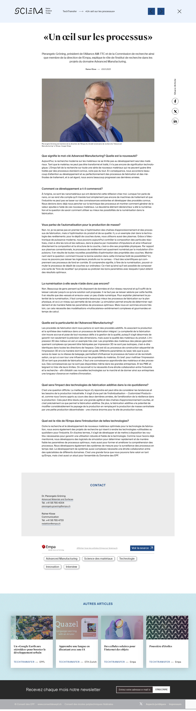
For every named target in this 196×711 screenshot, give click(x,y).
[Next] (160, 11)
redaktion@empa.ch (51, 523)
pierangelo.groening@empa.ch (56, 506)
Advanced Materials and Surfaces (57, 499)
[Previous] (151, 11)
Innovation (52, 567)
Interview (71, 567)
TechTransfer (70, 11)
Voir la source (140, 548)
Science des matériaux (98, 558)
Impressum (175, 704)
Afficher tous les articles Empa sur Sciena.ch (97, 548)
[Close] (179, 11)
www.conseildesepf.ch (50, 704)
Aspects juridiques (156, 704)
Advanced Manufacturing (61, 558)
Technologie (127, 558)
